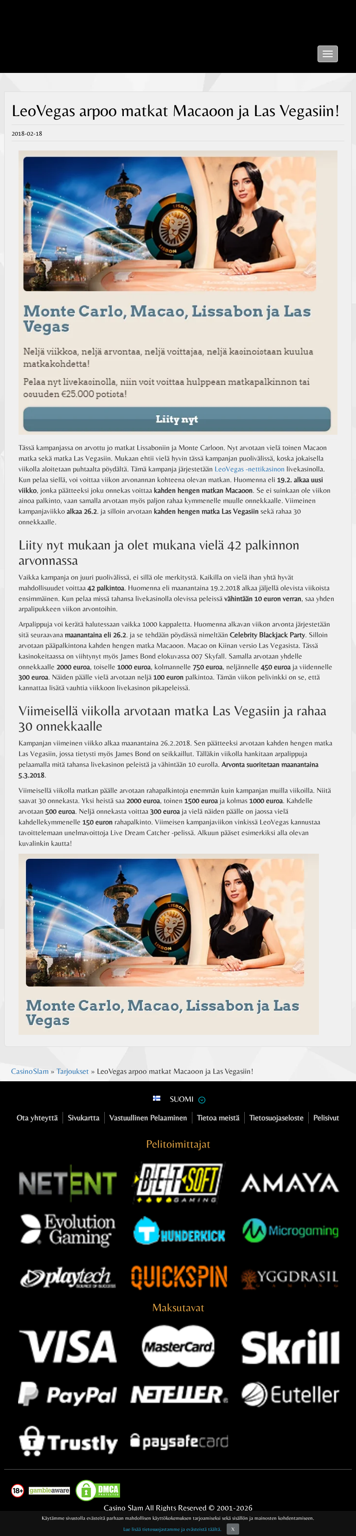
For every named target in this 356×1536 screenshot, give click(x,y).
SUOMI (182, 1099)
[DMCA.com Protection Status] (100, 1490)
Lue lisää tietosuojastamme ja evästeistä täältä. (172, 1529)
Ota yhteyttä (37, 1117)
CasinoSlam (30, 1071)
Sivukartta (84, 1117)
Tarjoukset (73, 1071)
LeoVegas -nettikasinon (250, 468)
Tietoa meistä (218, 1117)
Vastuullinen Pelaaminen (148, 1117)
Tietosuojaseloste (276, 1117)
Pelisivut (326, 1117)
